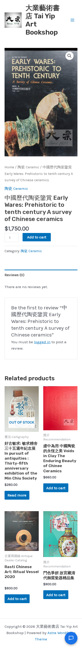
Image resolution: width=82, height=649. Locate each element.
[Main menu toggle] (72, 20)
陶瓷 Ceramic (28, 167)
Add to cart (36, 237)
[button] (69, 56)
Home (9, 167)
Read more (17, 495)
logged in (42, 342)
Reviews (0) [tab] (14, 275)
